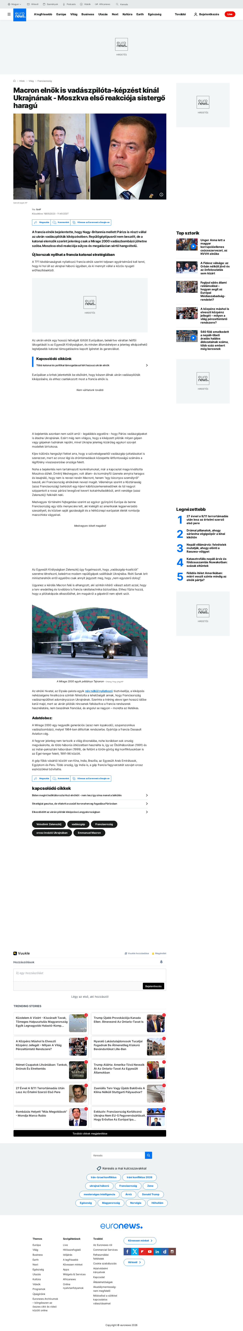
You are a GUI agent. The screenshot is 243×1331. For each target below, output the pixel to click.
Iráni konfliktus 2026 (139, 1177)
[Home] (14, 81)
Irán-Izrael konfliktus (104, 1177)
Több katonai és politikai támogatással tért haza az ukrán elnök (72, 365)
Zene (150, 1185)
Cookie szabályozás (105, 1263)
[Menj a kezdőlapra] (19, 15)
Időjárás (67, 1254)
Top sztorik (187, 233)
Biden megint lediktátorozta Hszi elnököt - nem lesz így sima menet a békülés (77, 795)
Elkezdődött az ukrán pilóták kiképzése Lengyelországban (66, 811)
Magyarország (111, 1202)
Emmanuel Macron (89, 832)
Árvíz (128, 1194)
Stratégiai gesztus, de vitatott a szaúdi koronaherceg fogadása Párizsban (74, 803)
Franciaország (45, 81)
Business (87, 14)
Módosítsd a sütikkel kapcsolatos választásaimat (105, 1299)
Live (230, 14)
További (98, 1238)
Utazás (103, 14)
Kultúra (127, 14)
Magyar (15, 4)
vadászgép (78, 824)
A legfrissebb (43, 14)
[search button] (117, 4)
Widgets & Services (74, 1274)
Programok (39, 1288)
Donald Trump (150, 1194)
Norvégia (135, 1202)
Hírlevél (132, 1262)
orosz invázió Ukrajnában (52, 832)
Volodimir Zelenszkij (48, 824)
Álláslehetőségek (103, 1281)
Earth (140, 14)
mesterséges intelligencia (99, 1194)
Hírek (22, 81)
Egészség (154, 14)
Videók (37, 1284)
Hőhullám (157, 1202)
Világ (73, 14)
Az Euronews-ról (102, 1244)
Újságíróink (39, 1293)
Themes (37, 1238)
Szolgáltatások (71, 1238)
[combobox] (135, 4)
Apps (66, 1269)
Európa (61, 14)
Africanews (69, 1279)
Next (115, 14)
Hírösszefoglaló (72, 1249)
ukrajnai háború (99, 1185)
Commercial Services (105, 1249)
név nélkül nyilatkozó (99, 691)
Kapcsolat (99, 1277)
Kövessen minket (73, 1264)
